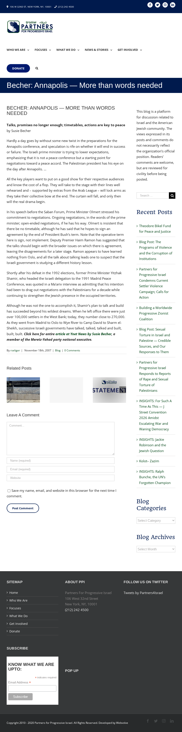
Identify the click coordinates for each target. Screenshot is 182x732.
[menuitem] (21, 49)
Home (13, 592)
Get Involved (18, 624)
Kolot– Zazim (149, 461)
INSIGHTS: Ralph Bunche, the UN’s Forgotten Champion (155, 477)
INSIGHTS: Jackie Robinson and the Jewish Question (152, 445)
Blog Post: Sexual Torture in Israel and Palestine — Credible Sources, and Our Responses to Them (155, 340)
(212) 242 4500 (66, 6)
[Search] (37, 68)
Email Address (19, 682)
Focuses (15, 608)
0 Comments (72, 350)
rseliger (15, 350)
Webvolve (122, 723)
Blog (58, 350)
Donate (14, 631)
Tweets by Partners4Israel (143, 592)
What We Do (18, 616)
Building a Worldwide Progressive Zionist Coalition (155, 313)
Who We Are (18, 600)
